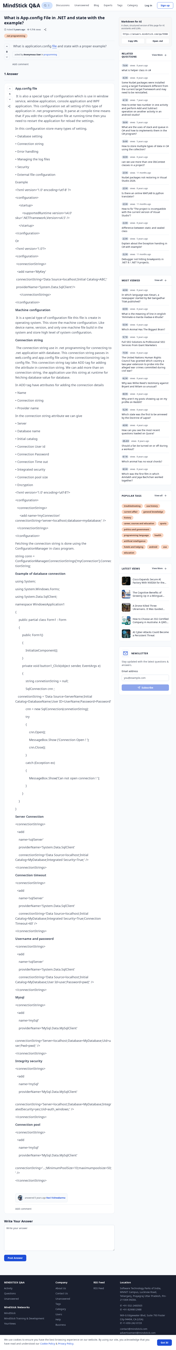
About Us (61, 1288)
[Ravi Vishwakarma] (20, 1198)
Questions (10, 1293)
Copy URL (133, 41)
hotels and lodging (133, 546)
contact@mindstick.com (133, 1328)
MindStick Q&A (21, 5)
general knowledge (153, 511)
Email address (130, 671)
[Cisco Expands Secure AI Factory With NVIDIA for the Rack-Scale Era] (126, 580)
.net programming (15, 35)
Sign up (165, 5)
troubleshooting (132, 506)
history (127, 517)
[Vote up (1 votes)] (10, 88)
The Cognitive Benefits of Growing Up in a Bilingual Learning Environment (147, 594)
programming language (136, 535)
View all (159, 280)
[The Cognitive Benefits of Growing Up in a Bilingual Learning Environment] (126, 594)
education (129, 552)
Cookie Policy (47, 1343)
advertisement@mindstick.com (138, 1332)
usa (165, 546)
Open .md (158, 41)
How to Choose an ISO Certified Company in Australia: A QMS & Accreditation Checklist (151, 620)
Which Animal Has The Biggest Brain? (143, 329)
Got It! (164, 1342)
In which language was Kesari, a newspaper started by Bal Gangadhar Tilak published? (143, 298)
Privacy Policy (65, 1343)
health (158, 535)
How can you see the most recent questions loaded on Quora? (141, 431)
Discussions (63, 5)
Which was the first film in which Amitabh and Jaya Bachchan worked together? (142, 477)
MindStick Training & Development (24, 1318)
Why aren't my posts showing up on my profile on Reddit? (144, 400)
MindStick (9, 1313)
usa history (152, 506)
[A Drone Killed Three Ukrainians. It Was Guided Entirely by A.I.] (126, 607)
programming (50, 54)
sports (163, 523)
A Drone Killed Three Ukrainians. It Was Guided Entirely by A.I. (148, 607)
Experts (108, 5)
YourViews (10, 1323)
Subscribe (147, 687)
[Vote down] (7, 57)
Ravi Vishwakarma (55, 1197)
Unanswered (81, 5)
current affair (131, 511)
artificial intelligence (134, 541)
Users (59, 1314)
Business (61, 1324)
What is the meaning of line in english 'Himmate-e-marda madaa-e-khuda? (144, 315)
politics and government (136, 529)
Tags (120, 5)
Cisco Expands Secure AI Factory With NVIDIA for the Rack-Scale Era (148, 581)
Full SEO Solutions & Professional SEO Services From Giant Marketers (143, 343)
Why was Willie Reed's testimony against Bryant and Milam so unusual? (145, 384)
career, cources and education (139, 523)
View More (157, 54)
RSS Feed (99, 1288)
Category (132, 5)
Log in (148, 5)
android (153, 546)
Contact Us (62, 1293)
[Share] (45, 29)
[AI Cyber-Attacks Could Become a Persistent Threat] (126, 633)
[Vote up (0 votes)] (7, 46)
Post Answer (15, 1258)
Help (58, 1319)
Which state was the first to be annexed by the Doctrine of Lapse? (144, 416)
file (54, 46)
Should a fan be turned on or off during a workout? (145, 447)
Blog (96, 5)
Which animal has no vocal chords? (142, 461)
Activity (8, 1288)
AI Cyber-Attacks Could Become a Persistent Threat (151, 633)
